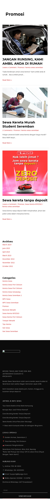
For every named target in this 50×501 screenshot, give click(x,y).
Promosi (21, 67)
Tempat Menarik (8, 320)
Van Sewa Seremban (10, 331)
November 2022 (8, 262)
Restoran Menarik (9, 310)
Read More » (7, 80)
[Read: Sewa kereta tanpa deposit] (25, 173)
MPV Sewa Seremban (10, 302)
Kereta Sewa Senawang (11, 292)
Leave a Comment (9, 67)
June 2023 (6, 248)
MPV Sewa (6, 299)
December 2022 (8, 259)
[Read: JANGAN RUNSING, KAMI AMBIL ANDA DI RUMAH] (25, 40)
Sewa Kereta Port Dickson (12, 317)
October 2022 (7, 266)
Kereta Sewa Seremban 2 (12, 295)
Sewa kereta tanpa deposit (24, 200)
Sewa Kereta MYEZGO (33, 204)
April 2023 (6, 252)
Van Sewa (6, 328)
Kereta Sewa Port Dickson (12, 285)
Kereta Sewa (7, 281)
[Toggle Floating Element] (41, 495)
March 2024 (6, 244)
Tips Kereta (6, 324)
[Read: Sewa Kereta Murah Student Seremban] (25, 102)
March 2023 (6, 255)
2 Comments (7, 130)
